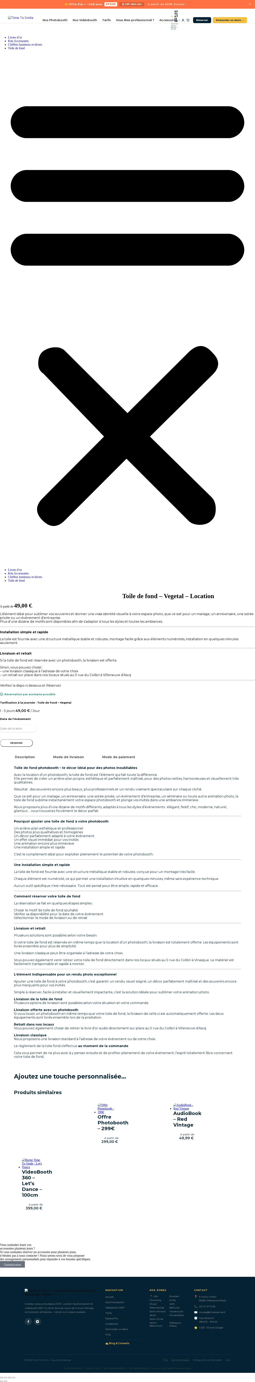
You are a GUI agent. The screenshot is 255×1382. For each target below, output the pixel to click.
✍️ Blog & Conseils (117, 1343)
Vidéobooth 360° (115, 1307)
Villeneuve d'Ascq (175, 1324)
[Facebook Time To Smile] (28, 1321)
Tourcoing (155, 1300)
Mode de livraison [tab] (68, 757)
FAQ (108, 1334)
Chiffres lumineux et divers (25, 44)
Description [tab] (25, 757)
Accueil (109, 1296)
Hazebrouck (176, 1311)
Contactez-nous (12, 1264)
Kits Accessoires (18, 41)
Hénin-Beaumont (156, 1324)
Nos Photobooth (55, 20)
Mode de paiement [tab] (118, 757)
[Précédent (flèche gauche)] (1, 1381)
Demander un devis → (230, 20)
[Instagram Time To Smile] (37, 1321)
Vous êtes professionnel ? (135, 20)
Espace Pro (111, 1318)
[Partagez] (9, 1377)
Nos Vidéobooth (85, 20)
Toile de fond (16, 48)
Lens (172, 1303)
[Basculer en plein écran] (5, 1377)
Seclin (153, 1315)
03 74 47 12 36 (176, 16)
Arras (172, 1300)
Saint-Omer (157, 1318)
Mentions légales (180, 1360)
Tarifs (106, 20)
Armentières (176, 1315)
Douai (153, 1303)
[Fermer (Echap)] (13, 1377)
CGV (228, 1360)
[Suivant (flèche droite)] (5, 1381)
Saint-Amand (157, 1311)
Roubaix (174, 1296)
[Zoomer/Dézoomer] (1, 1377)
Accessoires (168, 20)
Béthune (174, 1307)
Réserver (202, 20)
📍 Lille (154, 1296)
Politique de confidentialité (207, 1360)
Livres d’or (15, 37)
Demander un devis (116, 1329)
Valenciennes (157, 1307)
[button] (127, 309)
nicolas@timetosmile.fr (212, 1312)
